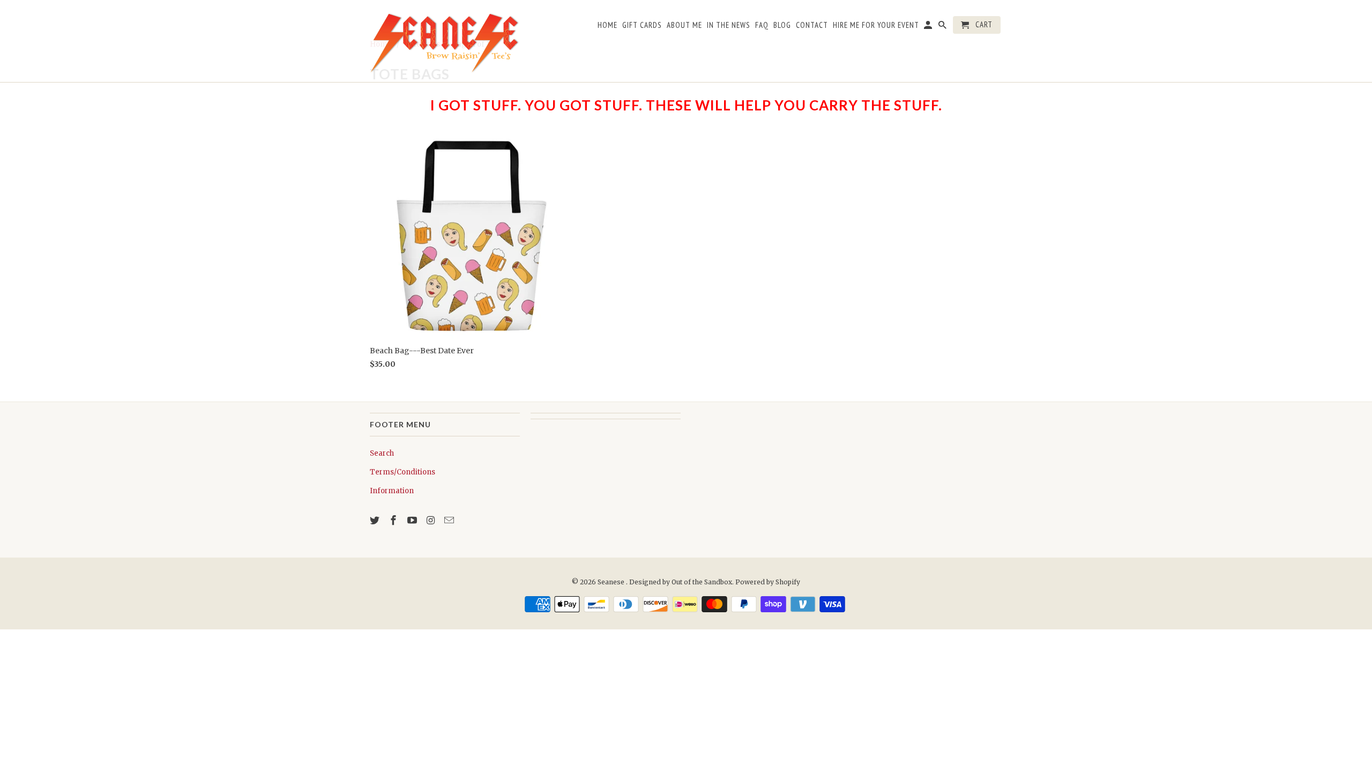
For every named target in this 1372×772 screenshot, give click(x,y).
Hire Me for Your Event (876, 25)
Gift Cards (642, 25)
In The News (728, 25)
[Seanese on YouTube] (413, 520)
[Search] (943, 27)
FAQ (762, 25)
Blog (782, 25)
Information (392, 490)
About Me (684, 25)
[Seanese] (445, 41)
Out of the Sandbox (702, 582)
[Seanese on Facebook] (394, 520)
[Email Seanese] (450, 520)
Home (607, 25)
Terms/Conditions (402, 472)
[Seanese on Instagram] (431, 520)
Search (382, 453)
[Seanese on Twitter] (376, 520)
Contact (812, 25)
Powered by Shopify (767, 582)
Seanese (612, 582)
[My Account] (929, 27)
